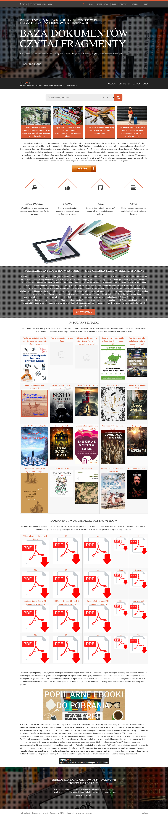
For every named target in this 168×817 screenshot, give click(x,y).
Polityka (123, 4)
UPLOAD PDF (125, 84)
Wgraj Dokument (32, 64)
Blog (114, 4)
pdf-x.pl (145, 813)
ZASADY (136, 84)
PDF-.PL (26, 83)
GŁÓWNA (112, 84)
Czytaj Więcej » (84, 312)
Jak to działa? (102, 4)
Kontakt (144, 4)
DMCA (145, 84)
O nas (91, 4)
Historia (134, 4)
